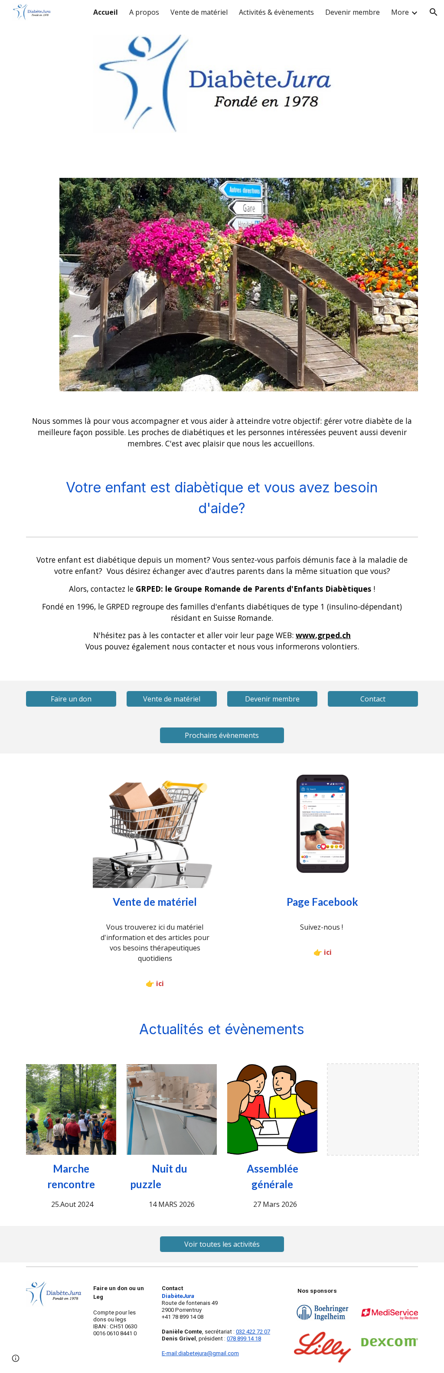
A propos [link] (144, 12)
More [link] (400, 12)
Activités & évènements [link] (276, 12)
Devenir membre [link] (352, 12)
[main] (222, 432)
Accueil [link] (105, 12)
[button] (433, 12)
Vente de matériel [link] (199, 12)
